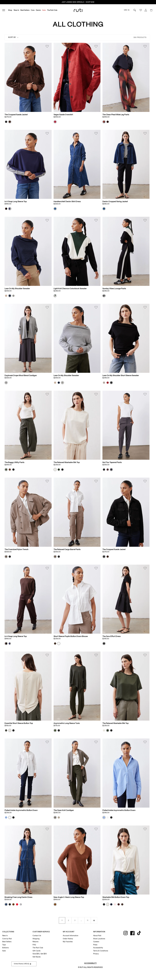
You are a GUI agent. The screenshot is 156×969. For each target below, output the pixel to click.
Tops (4, 945)
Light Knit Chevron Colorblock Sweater (70, 289)
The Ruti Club (38, 948)
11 (87, 920)
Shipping (36, 939)
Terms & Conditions (100, 951)
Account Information (70, 936)
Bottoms (5, 948)
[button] (151, 10)
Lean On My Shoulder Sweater (17, 289)
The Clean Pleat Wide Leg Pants (115, 115)
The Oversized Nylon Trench (16, 549)
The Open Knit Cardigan (64, 810)
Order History (68, 939)
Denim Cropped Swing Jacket (115, 201)
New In (5, 936)
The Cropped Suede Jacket (16, 115)
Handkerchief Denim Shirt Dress (67, 201)
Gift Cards (36, 951)
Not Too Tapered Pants (112, 462)
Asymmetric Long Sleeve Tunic (67, 723)
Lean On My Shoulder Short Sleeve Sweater (120, 375)
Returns (35, 942)
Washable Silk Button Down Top (115, 897)
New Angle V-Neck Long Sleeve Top (69, 897)
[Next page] (94, 920)
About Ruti (97, 936)
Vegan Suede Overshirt (63, 115)
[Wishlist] (47, 46)
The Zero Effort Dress (111, 636)
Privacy (96, 954)
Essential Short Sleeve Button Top (19, 723)
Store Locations (99, 939)
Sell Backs (37, 957)
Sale (4, 951)
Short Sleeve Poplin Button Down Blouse (71, 636)
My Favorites (68, 942)
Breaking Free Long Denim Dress (18, 897)
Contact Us (37, 936)
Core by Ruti (7, 939)
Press (95, 945)
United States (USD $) (21, 964)
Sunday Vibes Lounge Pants (114, 289)
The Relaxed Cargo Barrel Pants (67, 549)
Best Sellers (6, 942)
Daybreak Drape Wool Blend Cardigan (21, 375)
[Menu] (4, 10)
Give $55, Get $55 (40, 954)
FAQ (34, 945)
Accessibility (98, 948)
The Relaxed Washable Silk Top (67, 462)
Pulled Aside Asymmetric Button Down (21, 810)
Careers (96, 942)
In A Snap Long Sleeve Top (16, 201)
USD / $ (126, 10)
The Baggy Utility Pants (14, 462)
